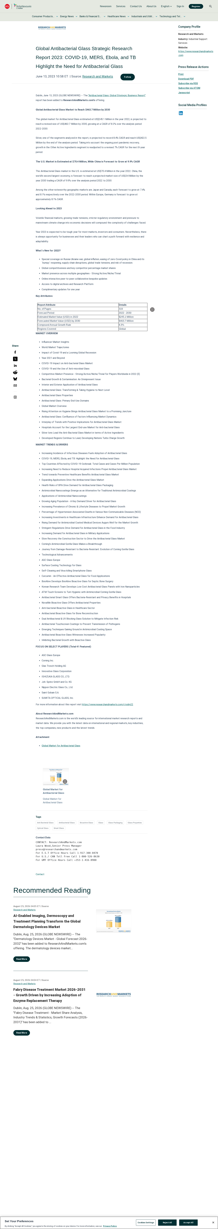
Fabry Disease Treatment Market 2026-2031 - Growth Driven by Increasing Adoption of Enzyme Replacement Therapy (49, 995)
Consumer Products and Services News (43, 16)
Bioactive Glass (86, 823)
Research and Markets (97, 76)
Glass (100, 823)
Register (196, 6)
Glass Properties (135, 823)
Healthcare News (117, 16)
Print (181, 74)
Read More (21, 959)
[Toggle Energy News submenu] (76, 16)
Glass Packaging (115, 823)
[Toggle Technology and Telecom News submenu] (184, 16)
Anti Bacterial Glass (45, 823)
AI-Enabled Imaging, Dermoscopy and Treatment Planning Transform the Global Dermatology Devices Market (47, 921)
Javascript (184, 92)
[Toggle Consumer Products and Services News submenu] (57, 16)
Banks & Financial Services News (90, 16)
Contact (40, 874)
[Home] (18, 6)
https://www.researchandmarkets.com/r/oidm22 (107, 704)
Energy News (67, 16)
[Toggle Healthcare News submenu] (128, 16)
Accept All (188, 1222)
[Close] (213, 1222)
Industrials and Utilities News (142, 16)
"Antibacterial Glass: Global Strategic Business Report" (117, 95)
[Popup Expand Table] (152, 309)
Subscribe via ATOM (189, 88)
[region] (109, 1223)
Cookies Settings (146, 1222)
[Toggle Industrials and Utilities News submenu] (156, 16)
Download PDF (186, 78)
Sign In (180, 6)
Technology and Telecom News (170, 16)
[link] (105, 6)
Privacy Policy (110, 1226)
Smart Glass (59, 828)
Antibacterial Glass (67, 823)
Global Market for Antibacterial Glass (61, 745)
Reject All (167, 1222)
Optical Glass (42, 828)
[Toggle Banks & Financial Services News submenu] (104, 16)
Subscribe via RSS (188, 83)
